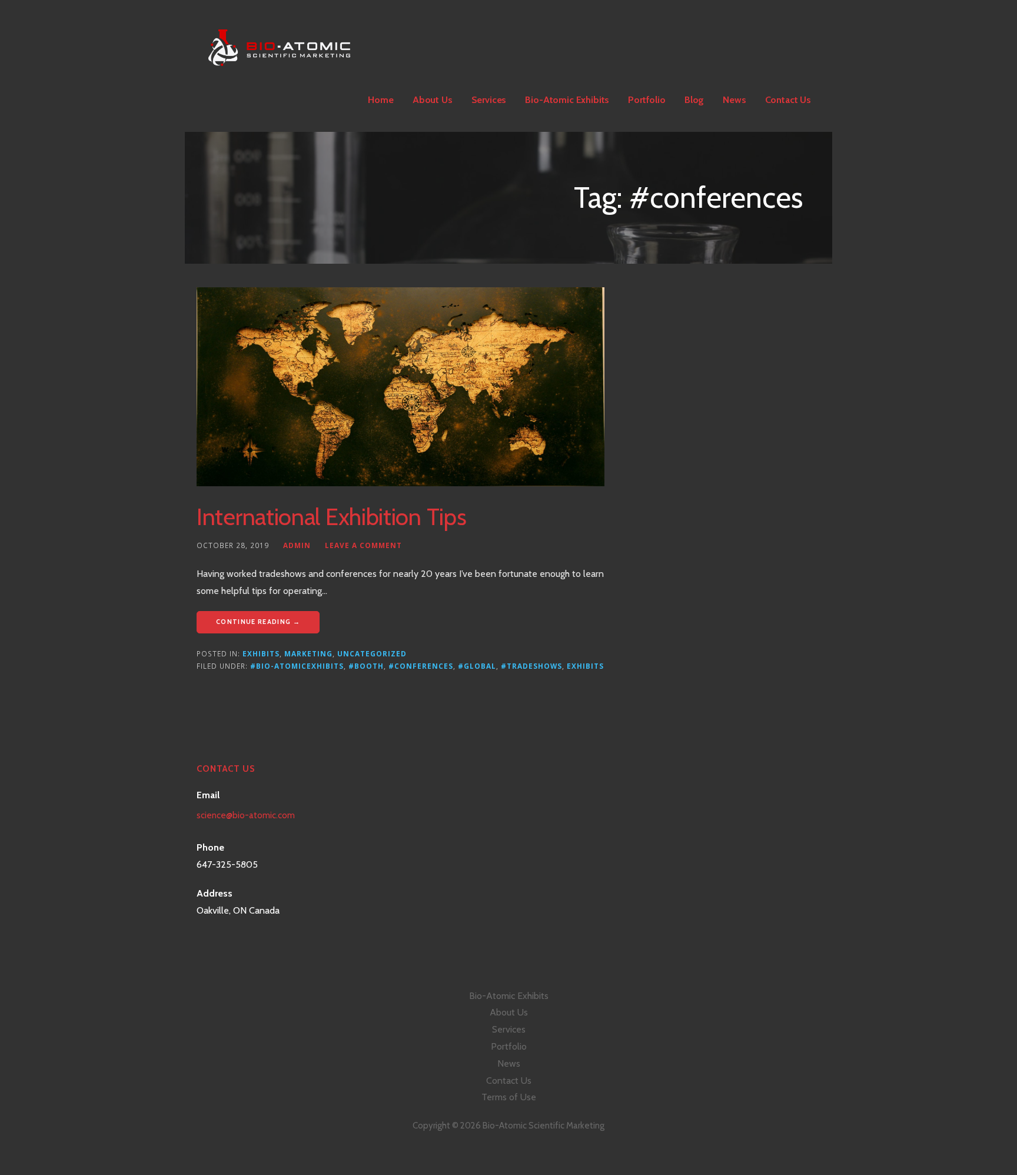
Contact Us (788, 99)
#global (477, 666)
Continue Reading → (258, 622)
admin (297, 545)
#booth (366, 666)
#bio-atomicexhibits (297, 666)
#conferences (420, 666)
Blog (694, 99)
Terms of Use (508, 1097)
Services (489, 99)
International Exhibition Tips (331, 516)
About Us (433, 99)
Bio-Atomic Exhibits (567, 99)
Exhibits (261, 653)
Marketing (308, 653)
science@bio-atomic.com (246, 815)
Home (380, 99)
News (734, 99)
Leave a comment (363, 545)
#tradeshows (531, 666)
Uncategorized (372, 653)
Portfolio (647, 99)
